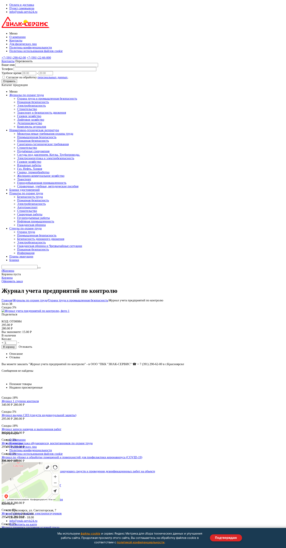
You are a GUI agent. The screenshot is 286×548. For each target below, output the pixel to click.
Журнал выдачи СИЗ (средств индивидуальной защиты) (39, 415)
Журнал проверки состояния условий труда (30, 527)
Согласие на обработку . (37, 77)
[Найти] (39, 267)
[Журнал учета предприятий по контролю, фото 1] (35, 311)
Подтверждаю (226, 537)
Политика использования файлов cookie (36, 51)
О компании (17, 37)
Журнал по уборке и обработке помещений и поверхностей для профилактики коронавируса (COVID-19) (72, 457)
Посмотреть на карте (23, 524)
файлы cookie (90, 533)
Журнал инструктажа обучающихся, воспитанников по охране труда (47, 443)
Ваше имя (8, 64)
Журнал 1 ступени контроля (20, 401)
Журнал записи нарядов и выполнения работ (31, 429)
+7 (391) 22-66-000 (39, 57)
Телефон (7, 69)
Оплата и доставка (21, 4)
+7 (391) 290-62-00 (14, 57)
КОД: (5, 321)
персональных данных (53, 77)
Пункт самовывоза (21, 8)
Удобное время (11, 73)
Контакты (15, 40)
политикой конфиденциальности (140, 542)
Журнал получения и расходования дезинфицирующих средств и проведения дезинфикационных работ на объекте (78, 471)
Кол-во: (6, 339)
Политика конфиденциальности (30, 47)
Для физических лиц (23, 44)
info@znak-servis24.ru (23, 11)
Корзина (7, 277)
